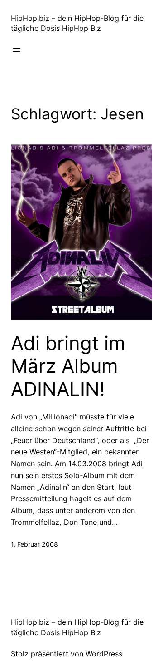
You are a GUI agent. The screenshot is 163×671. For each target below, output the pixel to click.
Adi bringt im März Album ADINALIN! (68, 366)
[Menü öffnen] (16, 49)
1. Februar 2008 (34, 544)
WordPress (104, 653)
